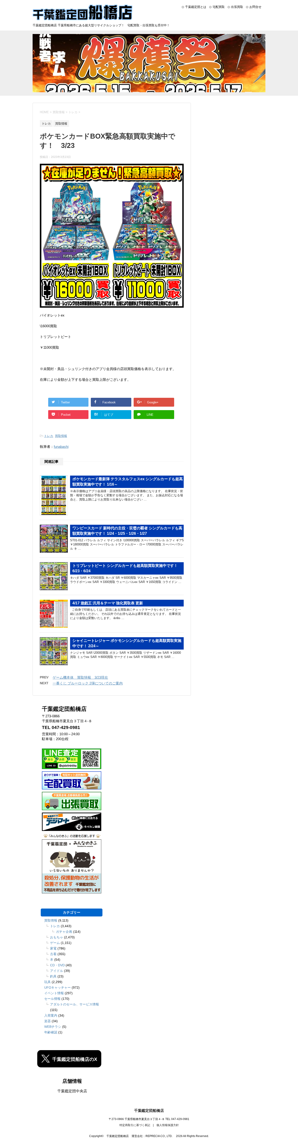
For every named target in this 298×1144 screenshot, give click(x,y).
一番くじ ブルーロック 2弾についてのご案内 (88, 683)
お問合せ (255, 7)
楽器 (47, 1021)
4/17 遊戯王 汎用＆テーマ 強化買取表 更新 (107, 603)
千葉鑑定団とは (195, 7)
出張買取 (237, 7)
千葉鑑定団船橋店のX (74, 1059)
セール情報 (52, 999)
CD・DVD (57, 965)
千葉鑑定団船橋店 (149, 1111)
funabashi (61, 447)
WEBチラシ (52, 1026)
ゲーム (55, 943)
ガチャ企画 (64, 931)
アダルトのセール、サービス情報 (74, 1004)
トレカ (48, 436)
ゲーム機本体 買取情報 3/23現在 (80, 677)
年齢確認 (50, 1032)
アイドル (56, 971)
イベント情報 (54, 993)
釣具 (53, 976)
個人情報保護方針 (167, 1125)
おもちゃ (56, 937)
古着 (53, 954)
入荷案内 (50, 1015)
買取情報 (61, 436)
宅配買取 (219, 7)
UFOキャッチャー (57, 987)
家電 (53, 948)
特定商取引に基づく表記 (134, 1125)
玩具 (47, 982)
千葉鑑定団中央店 (72, 1091)
